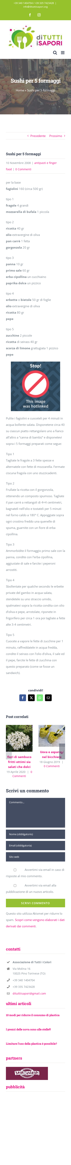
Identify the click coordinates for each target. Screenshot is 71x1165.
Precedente (38, 136)
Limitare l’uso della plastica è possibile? (31, 1043)
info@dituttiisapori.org (35, 6)
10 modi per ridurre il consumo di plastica (33, 1015)
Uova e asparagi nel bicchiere (51, 731)
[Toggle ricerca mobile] (55, 53)
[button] (9, 751)
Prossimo (55, 136)
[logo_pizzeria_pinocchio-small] (27, 1068)
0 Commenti (23, 169)
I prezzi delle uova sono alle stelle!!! (28, 1029)
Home (20, 90)
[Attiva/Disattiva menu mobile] (63, 53)
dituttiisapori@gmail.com (29, 993)
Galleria (19, 742)
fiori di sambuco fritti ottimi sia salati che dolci (18, 733)
